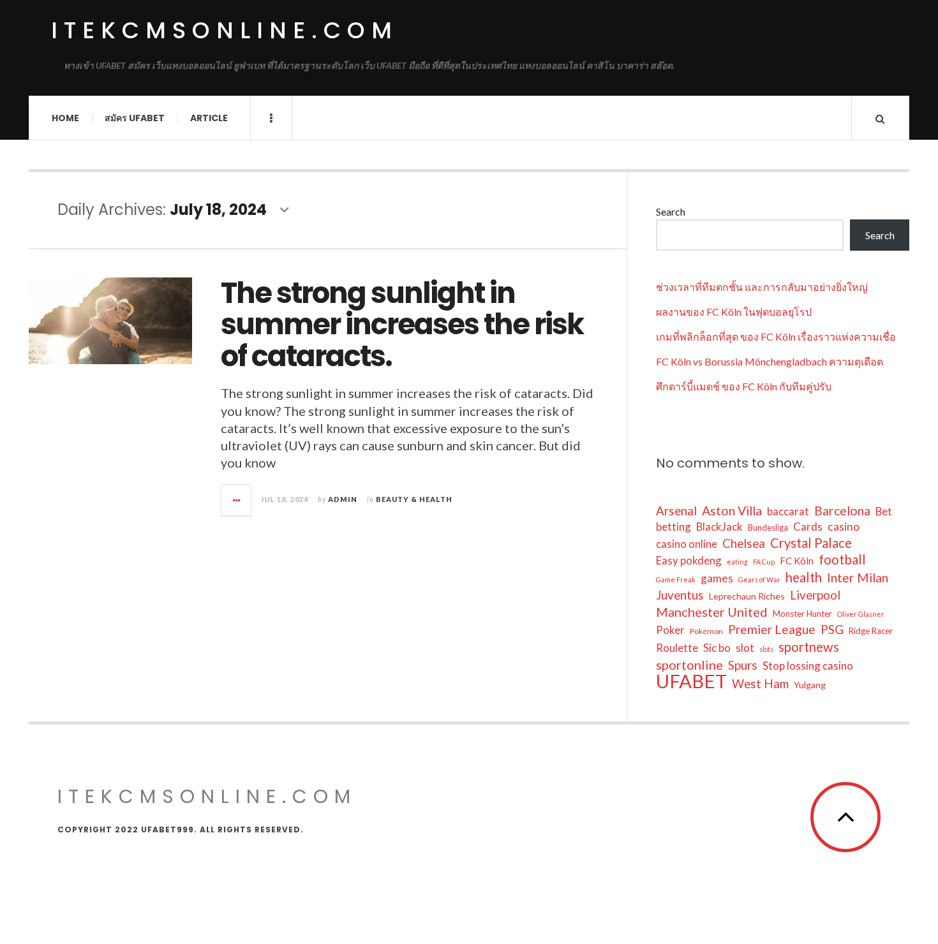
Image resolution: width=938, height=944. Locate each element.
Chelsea (743, 543)
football (842, 559)
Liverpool (815, 594)
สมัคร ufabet (135, 118)
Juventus (680, 594)
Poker (670, 630)
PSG (832, 629)
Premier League (771, 629)
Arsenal (676, 510)
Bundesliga (768, 527)
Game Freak (676, 579)
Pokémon (706, 631)
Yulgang (810, 684)
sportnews (808, 646)
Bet (883, 511)
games (717, 578)
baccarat (788, 511)
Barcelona (842, 510)
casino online (686, 543)
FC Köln (797, 560)
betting (673, 526)
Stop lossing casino (808, 665)
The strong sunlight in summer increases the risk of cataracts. (402, 324)
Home (65, 118)
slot (745, 647)
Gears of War (759, 579)
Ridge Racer (871, 631)
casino (844, 526)
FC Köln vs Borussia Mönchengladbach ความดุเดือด (769, 361)
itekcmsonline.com (224, 30)
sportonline (689, 664)
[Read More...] (236, 500)
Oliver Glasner (860, 614)
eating (737, 561)
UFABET (691, 681)
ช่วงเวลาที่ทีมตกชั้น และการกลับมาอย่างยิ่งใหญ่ (762, 287)
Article (209, 118)
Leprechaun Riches (747, 596)
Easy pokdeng (689, 560)
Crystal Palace (811, 542)
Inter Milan (857, 577)
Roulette (677, 647)
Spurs (742, 665)
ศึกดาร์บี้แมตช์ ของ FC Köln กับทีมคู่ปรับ (743, 386)
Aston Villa (732, 510)
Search (670, 211)
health (803, 577)
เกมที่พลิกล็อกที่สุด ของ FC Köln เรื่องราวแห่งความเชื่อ (776, 336)
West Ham (760, 683)
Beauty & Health (414, 499)
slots (766, 649)
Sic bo (717, 647)
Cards (808, 526)
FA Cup (764, 561)
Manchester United (712, 611)
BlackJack (719, 526)
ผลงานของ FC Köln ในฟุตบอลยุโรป (734, 312)
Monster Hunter (802, 613)
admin (342, 499)
